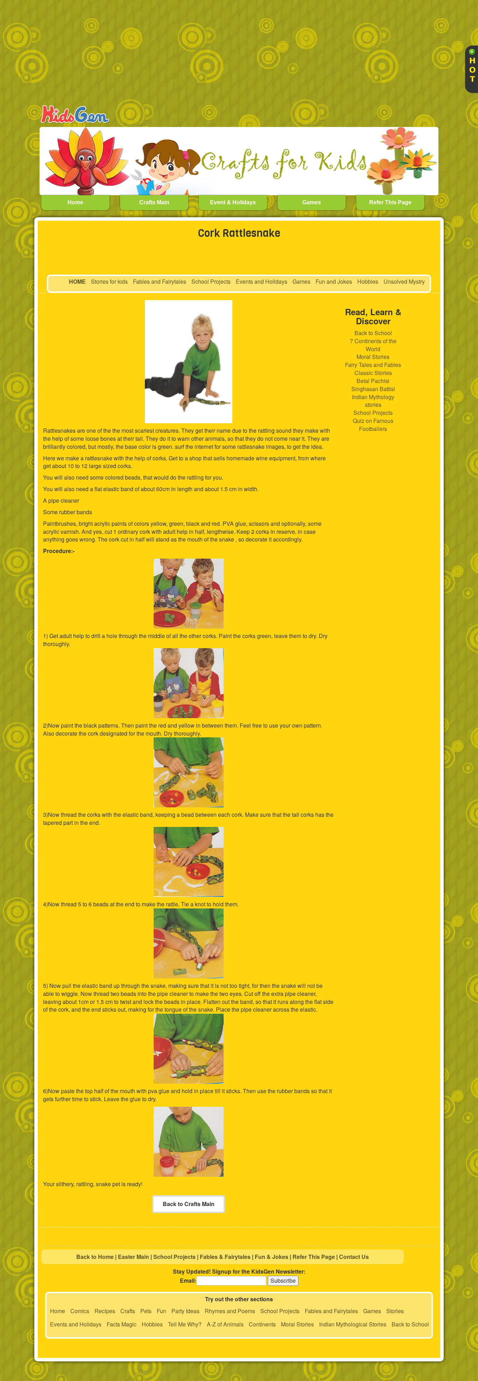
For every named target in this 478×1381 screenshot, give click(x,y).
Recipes (104, 1311)
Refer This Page (314, 1257)
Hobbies (367, 281)
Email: (188, 1280)
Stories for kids (109, 281)
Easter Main (133, 1257)
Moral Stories (373, 357)
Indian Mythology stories (373, 401)
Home (57, 1311)
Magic (128, 1324)
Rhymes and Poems (230, 1311)
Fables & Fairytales (225, 1257)
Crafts (127, 1311)
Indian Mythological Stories (352, 1324)
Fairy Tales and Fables (373, 365)
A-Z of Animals (225, 1324)
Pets (146, 1311)
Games (301, 281)
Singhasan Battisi (373, 389)
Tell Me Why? (185, 1324)
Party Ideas (185, 1311)
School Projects (211, 281)
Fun (161, 1311)
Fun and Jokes (334, 281)
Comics (79, 1311)
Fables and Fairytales (159, 281)
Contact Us (354, 1257)
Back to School (373, 333)
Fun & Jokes (271, 1257)
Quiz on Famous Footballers (373, 425)
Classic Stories (373, 373)
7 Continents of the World (373, 345)
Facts (113, 1324)
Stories (395, 1311)
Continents (262, 1324)
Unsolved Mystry (404, 281)
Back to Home (95, 1257)
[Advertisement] (249, 52)
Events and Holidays (261, 281)
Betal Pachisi (373, 381)
